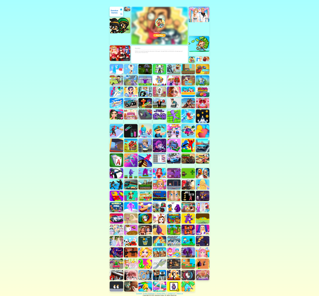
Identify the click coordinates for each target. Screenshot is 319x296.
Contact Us (171, 293)
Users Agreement (149, 293)
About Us (180, 293)
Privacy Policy (161, 293)
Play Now (159, 35)
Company (139, 293)
